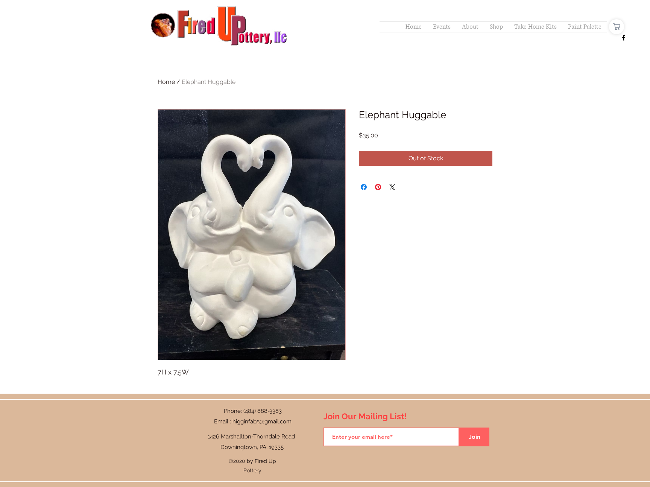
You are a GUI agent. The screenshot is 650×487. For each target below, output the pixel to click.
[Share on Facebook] (363, 187)
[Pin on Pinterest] (378, 187)
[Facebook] (623, 37)
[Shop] (616, 26)
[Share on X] (392, 187)
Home (166, 81)
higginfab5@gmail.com (262, 421)
